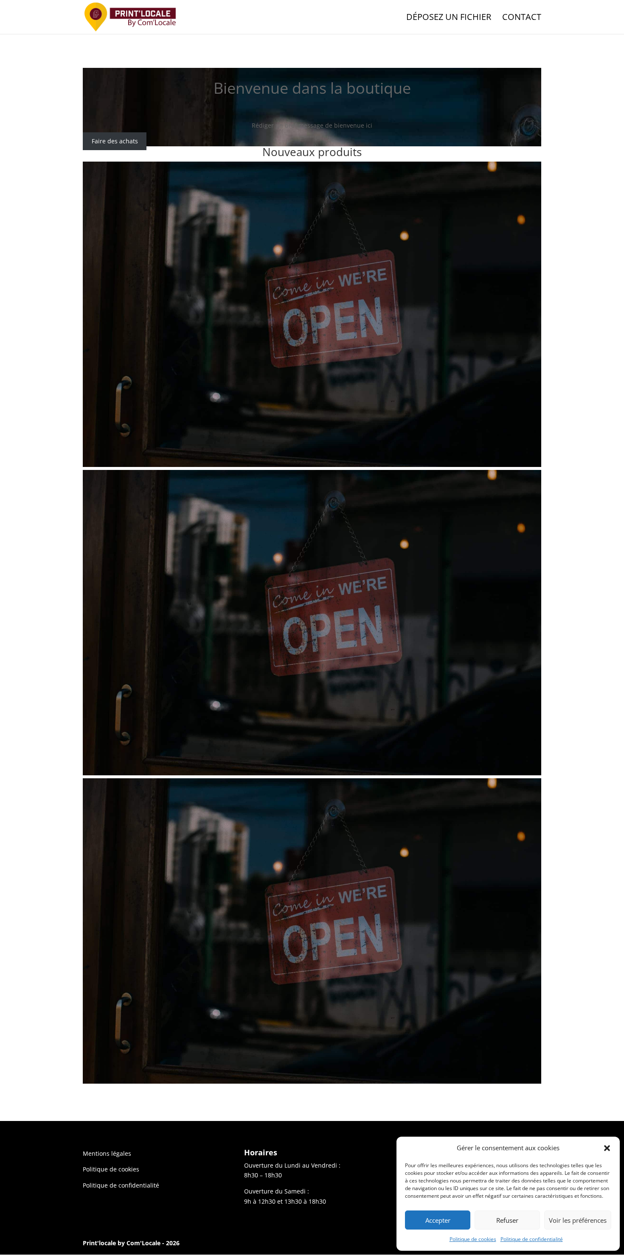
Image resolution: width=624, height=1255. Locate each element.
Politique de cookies (473, 1239)
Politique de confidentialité (531, 1239)
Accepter (437, 1220)
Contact (521, 18)
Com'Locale (143, 1243)
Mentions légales (107, 1153)
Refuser (507, 1220)
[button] (607, 1148)
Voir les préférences (578, 1220)
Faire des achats (115, 141)
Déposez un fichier (448, 18)
